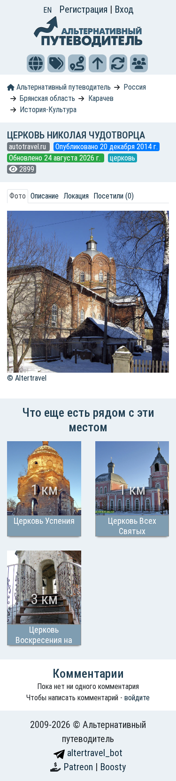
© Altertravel (26, 378)
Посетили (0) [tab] (113, 195)
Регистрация (84, 9)
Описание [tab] (45, 195)
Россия (134, 87)
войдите (137, 697)
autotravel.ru (28, 146)
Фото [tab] (17, 195)
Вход (124, 9)
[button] (36, 63)
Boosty (113, 767)
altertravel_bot (93, 752)
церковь (122, 157)
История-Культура (48, 109)
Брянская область (47, 98)
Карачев (101, 98)
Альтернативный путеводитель (63, 87)
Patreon (79, 767)
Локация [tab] (76, 195)
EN (47, 10)
